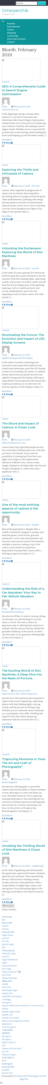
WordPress (18, 1076)
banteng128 (7, 1064)
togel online (7, 935)
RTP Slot (36, 186)
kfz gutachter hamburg (13, 612)
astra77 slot (7, 1073)
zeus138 (35, 268)
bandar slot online (10, 1018)
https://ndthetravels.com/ (14, 443)
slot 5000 (6, 975)
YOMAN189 (7, 1030)
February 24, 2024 (22, 525)
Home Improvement (16, 39)
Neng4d (35, 525)
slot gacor (6, 1002)
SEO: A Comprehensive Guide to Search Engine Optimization (23, 90)
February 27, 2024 (22, 186)
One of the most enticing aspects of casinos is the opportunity (20, 508)
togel (4, 963)
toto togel (6, 969)
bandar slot (7, 993)
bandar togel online (11, 1012)
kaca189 (5, 1070)
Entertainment (13, 26)
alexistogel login (9, 990)
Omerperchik (15, 10)
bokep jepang (8, 950)
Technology (12, 36)
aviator (5, 926)
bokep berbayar (9, 978)
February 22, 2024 (22, 691)
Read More (7, 140)
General (11, 42)
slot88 (5, 984)
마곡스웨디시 (8, 1058)
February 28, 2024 (22, 106)
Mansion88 (7, 923)
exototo (5, 938)
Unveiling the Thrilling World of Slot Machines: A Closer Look (23, 849)
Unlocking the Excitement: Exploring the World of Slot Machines (22, 252)
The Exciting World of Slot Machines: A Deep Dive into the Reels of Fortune (22, 674)
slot (4, 947)
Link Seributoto (9, 966)
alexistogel (7, 917)
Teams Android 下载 (11, 972)
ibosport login (9, 1054)
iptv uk (5, 1051)
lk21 (4, 920)
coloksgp (6, 999)
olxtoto (5, 929)
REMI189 (6, 1033)
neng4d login (38, 866)
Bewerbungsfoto (10, 782)
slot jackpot (16, 996)
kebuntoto (7, 1024)
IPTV (4, 1061)
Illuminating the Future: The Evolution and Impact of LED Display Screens (23, 338)
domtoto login (9, 953)
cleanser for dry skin (11, 1048)
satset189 (6, 996)
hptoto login (8, 944)
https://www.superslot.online (15, 1021)
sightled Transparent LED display (17, 358)
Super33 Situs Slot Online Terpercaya (19, 694)
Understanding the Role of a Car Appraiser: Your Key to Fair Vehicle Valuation (23, 592)
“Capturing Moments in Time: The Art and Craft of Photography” (24, 763)
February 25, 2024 (22, 440)
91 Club (5, 941)
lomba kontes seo (10, 110)
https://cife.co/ (9, 1042)
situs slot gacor (9, 1027)
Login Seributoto (10, 959)
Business (11, 23)
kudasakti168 (8, 932)
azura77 (5, 956)
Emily (4, 106)
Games (10, 29)
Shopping (11, 33)
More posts (8, 905)
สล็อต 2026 (7, 981)
